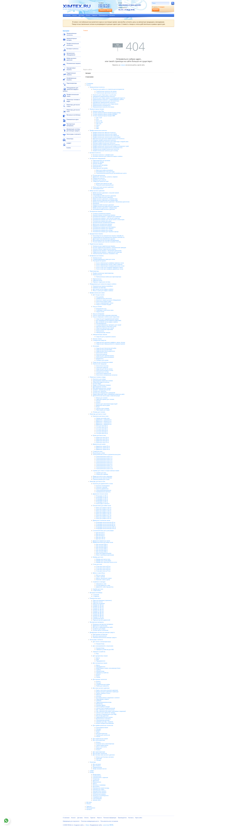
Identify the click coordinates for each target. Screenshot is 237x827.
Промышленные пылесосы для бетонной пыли (106, 101)
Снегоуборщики (97, 798)
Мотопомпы (96, 786)
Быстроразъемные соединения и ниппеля (108, 697)
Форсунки (99, 694)
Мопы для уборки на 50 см (103, 516)
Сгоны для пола (97, 564)
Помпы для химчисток (102, 686)
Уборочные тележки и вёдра (73, 100)
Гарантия (94, 15)
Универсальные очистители (104, 298)
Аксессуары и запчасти (74, 134)
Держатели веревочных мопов (101, 541)
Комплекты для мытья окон (100, 416)
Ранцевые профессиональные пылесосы (104, 140)
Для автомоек (97, 764)
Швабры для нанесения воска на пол (106, 562)
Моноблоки (96, 203)
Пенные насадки (97, 163)
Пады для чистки (98, 602)
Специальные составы (102, 372)
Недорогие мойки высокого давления (103, 205)
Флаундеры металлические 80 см (105, 525)
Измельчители (97, 782)
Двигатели (96, 780)
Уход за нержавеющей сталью (104, 303)
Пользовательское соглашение (109, 821)
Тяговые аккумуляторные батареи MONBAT (105, 114)
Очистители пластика (102, 366)
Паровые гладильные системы (101, 282)
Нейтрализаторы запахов (103, 332)
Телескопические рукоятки (103, 490)
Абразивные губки (101, 584)
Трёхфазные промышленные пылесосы (104, 96)
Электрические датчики (102, 720)
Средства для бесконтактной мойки (106, 348)
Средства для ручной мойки (104, 349)
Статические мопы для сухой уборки (103, 530)
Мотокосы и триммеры (99, 785)
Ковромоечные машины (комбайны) (103, 286)
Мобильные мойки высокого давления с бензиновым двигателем (111, 202)
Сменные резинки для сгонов (101, 479)
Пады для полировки (99, 603)
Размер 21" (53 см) (98, 617)
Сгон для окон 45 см (102, 430)
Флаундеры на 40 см (102, 497)
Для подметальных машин (100, 738)
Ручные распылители (99, 175)
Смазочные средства (102, 367)
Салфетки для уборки (99, 628)
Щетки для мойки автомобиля (104, 170)
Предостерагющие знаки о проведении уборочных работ (109, 394)
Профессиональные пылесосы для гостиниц (105, 150)
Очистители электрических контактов (106, 375)
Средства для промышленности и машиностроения (110, 344)
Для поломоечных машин (100, 663)
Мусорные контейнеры (73, 115)
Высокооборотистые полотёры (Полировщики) (106, 240)
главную (122, 65)
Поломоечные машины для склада (102, 230)
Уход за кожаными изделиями (104, 329)
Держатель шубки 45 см (103, 449)
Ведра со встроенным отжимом (102, 385)
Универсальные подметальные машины (104, 246)
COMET (69, 143)
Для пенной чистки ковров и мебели (103, 289)
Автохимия (96, 346)
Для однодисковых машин (100, 656)
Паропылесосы (97, 279)
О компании (67, 15)
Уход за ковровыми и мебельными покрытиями (106, 317)
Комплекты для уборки (99, 379)
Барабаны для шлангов (99, 180)
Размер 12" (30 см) (98, 605)
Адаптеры (99, 758)
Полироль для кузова (102, 360)
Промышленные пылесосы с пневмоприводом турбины (108, 99)
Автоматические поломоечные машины (104, 222)
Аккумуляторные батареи (72, 39)
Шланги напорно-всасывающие (105, 723)
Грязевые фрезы (100, 705)
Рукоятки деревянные (102, 488)
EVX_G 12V (99, 122)
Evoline (69, 148)
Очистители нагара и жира (103, 301)
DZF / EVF (99, 117)
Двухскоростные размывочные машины (104, 239)
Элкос (87, 825)
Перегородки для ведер (103, 410)
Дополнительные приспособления (102, 478)
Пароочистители (97, 280)
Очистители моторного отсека (104, 370)
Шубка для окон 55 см (102, 442)
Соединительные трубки (103, 684)
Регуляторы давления (102, 715)
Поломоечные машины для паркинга (103, 228)
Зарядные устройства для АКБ (105, 649)
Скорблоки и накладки (99, 582)
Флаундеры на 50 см (102, 500)
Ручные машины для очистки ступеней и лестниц (107, 242)
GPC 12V (98, 124)
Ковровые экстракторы (99, 287)
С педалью (96, 596)
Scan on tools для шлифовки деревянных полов (109, 269)
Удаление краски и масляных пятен (106, 326)
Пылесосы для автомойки (100, 165)
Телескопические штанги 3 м (104, 459)
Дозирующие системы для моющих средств (73, 129)
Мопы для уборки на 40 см (103, 510)
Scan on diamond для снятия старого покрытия (109, 264)
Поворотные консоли (99, 178)
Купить (155, 10)
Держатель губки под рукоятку (104, 587)
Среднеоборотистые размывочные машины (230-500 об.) (109, 237)
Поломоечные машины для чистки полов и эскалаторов (108, 219)
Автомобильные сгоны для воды (105, 171)
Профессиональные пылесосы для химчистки (106, 135)
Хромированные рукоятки (103, 491)
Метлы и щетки (100, 575)
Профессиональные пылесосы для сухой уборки (106, 137)
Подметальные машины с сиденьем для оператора (107, 252)
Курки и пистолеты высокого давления (107, 690)
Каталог (74, 15)
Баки (97, 659)
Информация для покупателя (71, 821)
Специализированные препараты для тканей (108, 325)
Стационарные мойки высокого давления (104, 195)
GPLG (98, 125)
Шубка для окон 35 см (102, 439)
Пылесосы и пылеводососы (101, 795)
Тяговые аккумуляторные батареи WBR (104, 115)
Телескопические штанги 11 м (104, 468)
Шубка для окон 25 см (102, 437)
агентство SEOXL (108, 825)
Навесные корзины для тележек (105, 399)
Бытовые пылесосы (72, 48)
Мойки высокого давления (71, 59)
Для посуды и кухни (98, 295)
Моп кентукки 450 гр (101, 550)
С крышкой (96, 594)
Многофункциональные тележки (102, 388)
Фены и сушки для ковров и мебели (103, 290)
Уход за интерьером (98, 314)
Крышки (98, 401)
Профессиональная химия (73, 95)
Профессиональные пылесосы (73, 44)
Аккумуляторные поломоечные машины (104, 215)
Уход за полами (97, 306)
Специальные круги (98, 618)
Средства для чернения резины (105, 355)
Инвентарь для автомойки (100, 168)
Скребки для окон (101, 472)
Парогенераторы (72, 83)
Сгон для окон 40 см (102, 429)
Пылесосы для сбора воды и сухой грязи (104, 95)
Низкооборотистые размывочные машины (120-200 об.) (108, 236)
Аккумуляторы (100, 643)
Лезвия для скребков (102, 474)
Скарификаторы (97, 797)
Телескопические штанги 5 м (104, 462)
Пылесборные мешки (102, 727)
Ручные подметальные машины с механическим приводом (109, 247)
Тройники (98, 700)
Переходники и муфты (102, 699)
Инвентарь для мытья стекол (73, 105)
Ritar (97, 653)
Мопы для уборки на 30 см (103, 507)
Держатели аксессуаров (103, 405)
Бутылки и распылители (100, 636)
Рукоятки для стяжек (99, 453)
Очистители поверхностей (103, 373)
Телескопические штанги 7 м (104, 465)
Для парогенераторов (99, 752)
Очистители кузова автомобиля (105, 357)
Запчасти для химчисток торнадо (105, 712)
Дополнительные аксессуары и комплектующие (106, 395)
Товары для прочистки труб (100, 181)
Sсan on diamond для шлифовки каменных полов (110, 263)
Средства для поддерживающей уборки (107, 319)
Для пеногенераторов (99, 740)
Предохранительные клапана (104, 717)
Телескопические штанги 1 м (104, 456)
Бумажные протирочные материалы (103, 624)
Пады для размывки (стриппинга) (102, 600)
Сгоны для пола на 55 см (103, 569)
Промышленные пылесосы (71, 34)
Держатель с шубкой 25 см (103, 419)
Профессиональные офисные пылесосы (104, 132)
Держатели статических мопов (101, 520)
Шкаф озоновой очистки (99, 768)
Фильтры (98, 696)
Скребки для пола (98, 589)
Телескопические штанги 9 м (104, 467)
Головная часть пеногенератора (105, 743)
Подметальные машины (71, 73)
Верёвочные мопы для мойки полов (103, 542)
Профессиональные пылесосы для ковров (105, 134)
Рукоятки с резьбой (101, 487)
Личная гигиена (97, 339)
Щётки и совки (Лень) (99, 573)
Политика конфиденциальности (90, 821)
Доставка (81, 15)
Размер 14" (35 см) (98, 608)
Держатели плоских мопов (100, 494)
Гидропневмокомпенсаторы (103, 702)
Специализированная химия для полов (104, 259)
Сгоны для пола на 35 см (103, 566)
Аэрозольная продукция (99, 364)
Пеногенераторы (97, 194)
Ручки (98, 407)
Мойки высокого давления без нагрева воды (105, 200)
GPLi (97, 127)
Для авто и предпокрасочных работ (103, 627)
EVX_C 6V (99, 121)
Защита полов (100, 311)
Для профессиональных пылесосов (103, 725)
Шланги (98, 674)
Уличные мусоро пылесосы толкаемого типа (105, 253)
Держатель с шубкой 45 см (103, 423)
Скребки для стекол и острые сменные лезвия (106, 470)
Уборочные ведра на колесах (101, 382)
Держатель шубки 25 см (103, 446)
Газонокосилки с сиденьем (100, 777)
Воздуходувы (97, 774)
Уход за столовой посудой (103, 304)
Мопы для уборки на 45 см (103, 513)
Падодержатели (100, 661)
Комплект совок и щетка (103, 579)
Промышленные (97, 274)
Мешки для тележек (101, 398)
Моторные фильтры (101, 733)
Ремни (98, 675)
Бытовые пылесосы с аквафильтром (103, 155)
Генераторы (96, 779)
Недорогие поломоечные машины (102, 225)
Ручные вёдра (97, 383)
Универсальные (97, 258)
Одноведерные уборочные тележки (103, 380)
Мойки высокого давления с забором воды (105, 208)
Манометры (99, 703)
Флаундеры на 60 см (102, 502)
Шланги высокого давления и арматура (107, 691)
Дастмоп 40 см (100, 532)
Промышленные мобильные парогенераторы (108, 276)
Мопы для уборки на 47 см (103, 515)
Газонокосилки (97, 776)
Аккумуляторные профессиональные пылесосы (106, 144)
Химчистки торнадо (98, 162)
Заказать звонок (105, 10)
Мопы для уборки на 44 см (103, 512)
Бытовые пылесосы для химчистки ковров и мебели (107, 156)
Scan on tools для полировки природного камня (109, 267)
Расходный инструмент (99, 261)
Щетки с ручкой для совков (104, 578)
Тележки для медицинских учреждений (104, 392)
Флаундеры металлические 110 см (106, 528)
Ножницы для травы (98, 789)
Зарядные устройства (99, 651)
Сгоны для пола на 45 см (103, 568)
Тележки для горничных (99, 391)
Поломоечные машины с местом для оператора (106, 218)
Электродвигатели (98, 188)
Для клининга (97, 765)
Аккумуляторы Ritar (98, 111)
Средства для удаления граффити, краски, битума (110, 342)
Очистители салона (101, 352)
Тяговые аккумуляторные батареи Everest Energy (107, 112)
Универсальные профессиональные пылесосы (106, 149)
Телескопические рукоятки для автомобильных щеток (111, 173)
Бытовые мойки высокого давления (103, 197)
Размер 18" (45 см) (98, 612)
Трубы (98, 732)
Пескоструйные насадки (103, 706)
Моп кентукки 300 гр (101, 546)
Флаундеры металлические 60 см (105, 524)
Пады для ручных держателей (101, 620)
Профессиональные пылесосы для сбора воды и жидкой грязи (110, 141)
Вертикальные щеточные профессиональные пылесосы (108, 138)
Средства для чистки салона (104, 369)
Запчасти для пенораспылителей (105, 708)
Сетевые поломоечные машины (102, 213)
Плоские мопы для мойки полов (102, 505)
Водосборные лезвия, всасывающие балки (108, 668)
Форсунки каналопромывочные (105, 185)
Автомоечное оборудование (71, 54)
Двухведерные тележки (99, 386)
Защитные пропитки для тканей (105, 328)
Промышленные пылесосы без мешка (103, 107)
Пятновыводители (101, 323)
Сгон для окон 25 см (102, 426)
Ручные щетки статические (100, 630)
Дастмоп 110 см (100, 538)
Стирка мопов (97, 590)
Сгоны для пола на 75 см (103, 571)
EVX (97, 119)
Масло (95, 783)
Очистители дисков (101, 354)
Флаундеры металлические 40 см (105, 522)
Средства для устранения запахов (106, 336)
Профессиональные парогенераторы (103, 273)
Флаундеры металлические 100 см (106, 527)
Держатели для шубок (99, 444)
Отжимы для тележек (99, 412)
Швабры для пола (98, 557)
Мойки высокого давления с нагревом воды (105, 199)
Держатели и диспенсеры (100, 625)
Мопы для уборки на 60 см (103, 518)
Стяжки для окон (97, 451)
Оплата (88, 15)
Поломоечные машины (74, 63)
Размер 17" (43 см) (98, 611)
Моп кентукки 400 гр (101, 549)
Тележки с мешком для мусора (101, 389)
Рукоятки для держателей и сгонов (103, 483)
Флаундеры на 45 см (102, 499)
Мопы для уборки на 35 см (103, 509)
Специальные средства (99, 340)
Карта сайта (138, 817)
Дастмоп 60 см (100, 534)
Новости (99, 817)
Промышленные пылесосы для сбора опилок (105, 104)
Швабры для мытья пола (103, 559)
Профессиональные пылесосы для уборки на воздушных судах (111, 146)
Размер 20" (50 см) (98, 615)
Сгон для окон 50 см (102, 432)
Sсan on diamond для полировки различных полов (110, 266)
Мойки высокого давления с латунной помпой (106, 193)
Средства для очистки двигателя (105, 351)
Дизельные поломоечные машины (102, 224)
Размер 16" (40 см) (98, 609)
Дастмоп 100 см (100, 537)
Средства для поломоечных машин (103, 362)
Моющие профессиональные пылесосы (104, 143)
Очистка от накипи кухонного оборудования (108, 300)
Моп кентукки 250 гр (101, 544)
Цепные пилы (97, 800)
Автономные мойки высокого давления (104, 209)
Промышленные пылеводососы (102, 105)
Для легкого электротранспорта (102, 641)
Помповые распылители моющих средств (104, 637)
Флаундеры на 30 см (102, 496)
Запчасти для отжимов (102, 408)
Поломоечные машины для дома (102, 221)
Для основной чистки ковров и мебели (107, 322)
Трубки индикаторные (102, 745)
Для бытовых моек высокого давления (104, 755)
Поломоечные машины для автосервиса (104, 227)
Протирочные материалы (71, 124)
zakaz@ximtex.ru (124, 5)
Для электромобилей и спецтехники (103, 646)
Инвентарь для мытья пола (73, 110)
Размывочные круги (73, 119)
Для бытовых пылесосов (100, 753)
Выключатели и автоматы (103, 718)
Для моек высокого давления (101, 688)
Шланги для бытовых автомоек (105, 757)
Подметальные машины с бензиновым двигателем (107, 250)
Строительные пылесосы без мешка (106, 91)
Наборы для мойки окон (103, 418)
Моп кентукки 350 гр (101, 547)
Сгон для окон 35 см (102, 427)
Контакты (112, 15)
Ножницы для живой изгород (101, 788)
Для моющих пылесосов (100, 679)
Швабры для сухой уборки (103, 560)
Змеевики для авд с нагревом (104, 722)
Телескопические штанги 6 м (104, 464)
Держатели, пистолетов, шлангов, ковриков (105, 176)
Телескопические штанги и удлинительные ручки (107, 454)
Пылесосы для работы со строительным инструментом (108, 89)
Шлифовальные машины (71, 79)
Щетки (98, 658)
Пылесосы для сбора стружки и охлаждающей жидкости (109, 98)
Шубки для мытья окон (99, 435)
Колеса (98, 402)
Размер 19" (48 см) (98, 614)
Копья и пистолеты (101, 747)
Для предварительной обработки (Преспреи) (108, 320)
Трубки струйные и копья (103, 693)
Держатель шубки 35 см (103, 447)
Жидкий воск (99, 358)
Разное (98, 677)
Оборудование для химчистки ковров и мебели (70, 89)
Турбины (98, 669)
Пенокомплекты (97, 166)
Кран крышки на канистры (100, 634)
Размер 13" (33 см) (98, 606)
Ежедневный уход (101, 308)
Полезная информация (109, 817)
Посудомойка (100, 297)
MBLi (97, 128)
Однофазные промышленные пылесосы (104, 102)
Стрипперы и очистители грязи (104, 310)
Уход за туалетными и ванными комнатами (105, 315)
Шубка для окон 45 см (102, 440)
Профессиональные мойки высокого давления (106, 206)
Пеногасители (100, 331)
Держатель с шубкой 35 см (103, 421)
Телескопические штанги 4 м (104, 461)
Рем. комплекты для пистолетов (105, 709)
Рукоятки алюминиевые (103, 485)
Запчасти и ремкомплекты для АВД (106, 714)
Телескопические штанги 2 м (104, 458)
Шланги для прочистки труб (104, 183)
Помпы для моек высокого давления (103, 187)
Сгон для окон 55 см (102, 433)
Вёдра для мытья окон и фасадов (102, 476)
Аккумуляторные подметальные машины (104, 249)
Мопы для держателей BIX (103, 553)
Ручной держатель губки (103, 585)
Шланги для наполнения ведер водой (106, 404)
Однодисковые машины (71, 68)
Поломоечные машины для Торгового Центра (105, 231)
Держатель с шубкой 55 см (103, 424)
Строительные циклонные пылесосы (106, 93)
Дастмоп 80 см (100, 535)
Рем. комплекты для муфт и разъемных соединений (111, 711)
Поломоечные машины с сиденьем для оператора (107, 216)
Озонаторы (70, 138)
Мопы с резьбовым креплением (105, 555)
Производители (103, 15)
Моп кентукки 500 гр (101, 552)
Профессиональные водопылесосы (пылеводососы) (107, 147)
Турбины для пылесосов (103, 735)
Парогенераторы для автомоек (101, 160)
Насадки (98, 683)
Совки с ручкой (100, 576)
